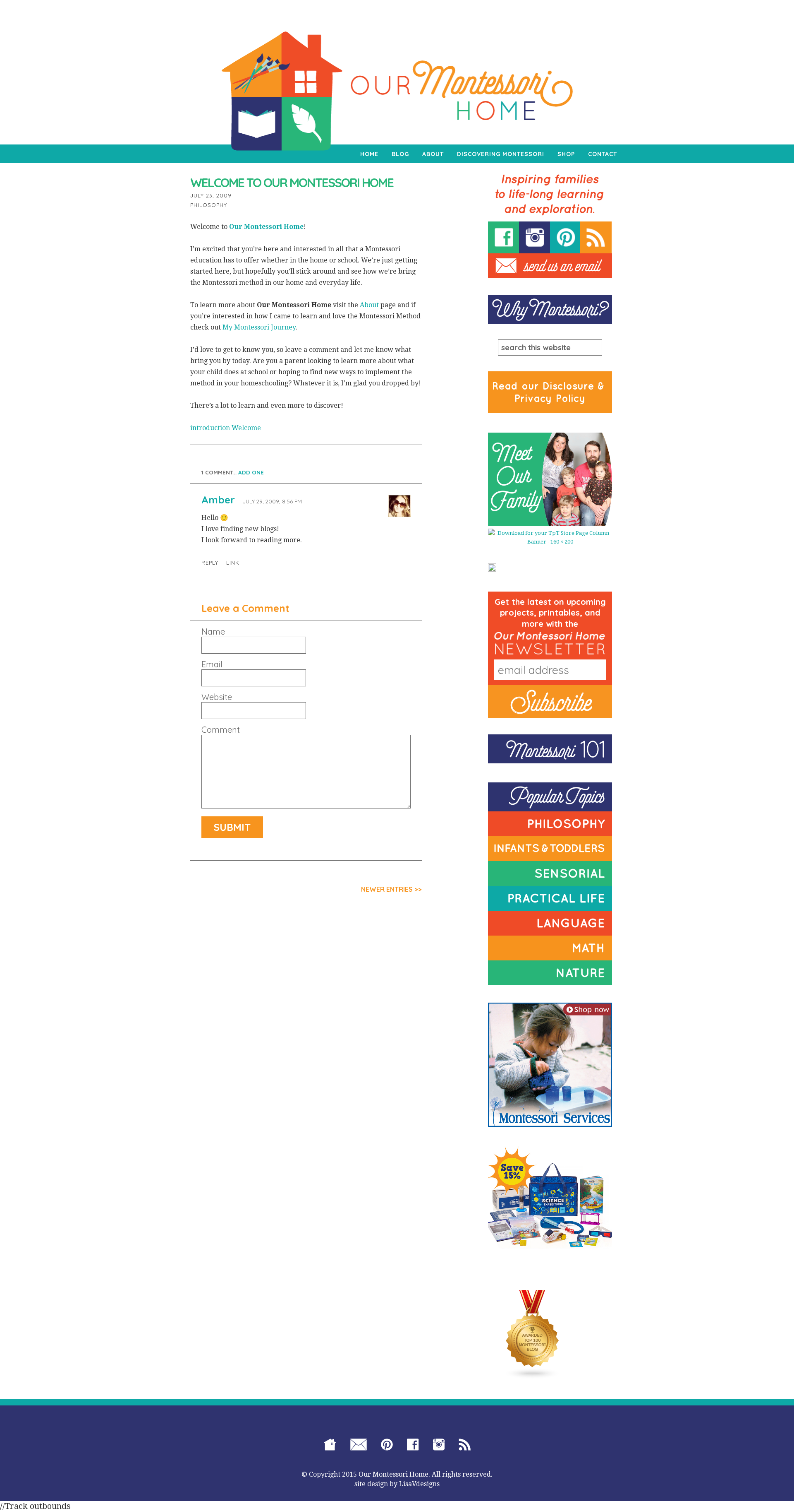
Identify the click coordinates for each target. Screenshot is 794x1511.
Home (369, 154)
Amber (218, 499)
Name (213, 632)
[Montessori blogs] (532, 1334)
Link (232, 562)
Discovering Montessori (500, 154)
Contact (602, 154)
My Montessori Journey (259, 327)
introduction (210, 428)
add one (251, 472)
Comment (220, 730)
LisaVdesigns (419, 1484)
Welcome (246, 428)
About (433, 154)
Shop (566, 154)
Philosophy (208, 205)
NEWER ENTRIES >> (391, 889)
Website (216, 697)
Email (211, 664)
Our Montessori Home (266, 227)
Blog (400, 154)
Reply (209, 562)
